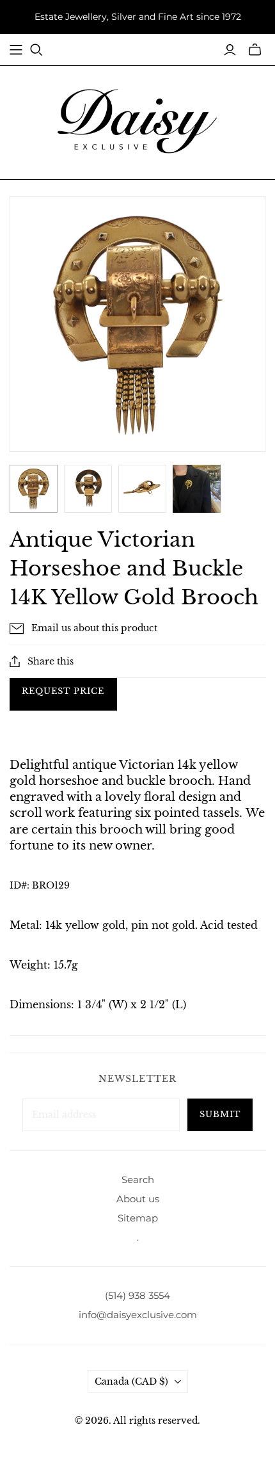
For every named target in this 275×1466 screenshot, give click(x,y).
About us (137, 1199)
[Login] (230, 50)
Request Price (63, 691)
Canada (131, 1381)
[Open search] (36, 50)
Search (138, 1179)
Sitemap (138, 1218)
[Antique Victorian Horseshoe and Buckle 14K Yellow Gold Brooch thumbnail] (197, 489)
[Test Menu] (16, 50)
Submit (220, 1114)
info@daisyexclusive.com (138, 1315)
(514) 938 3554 (137, 1295)
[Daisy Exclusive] (137, 120)
